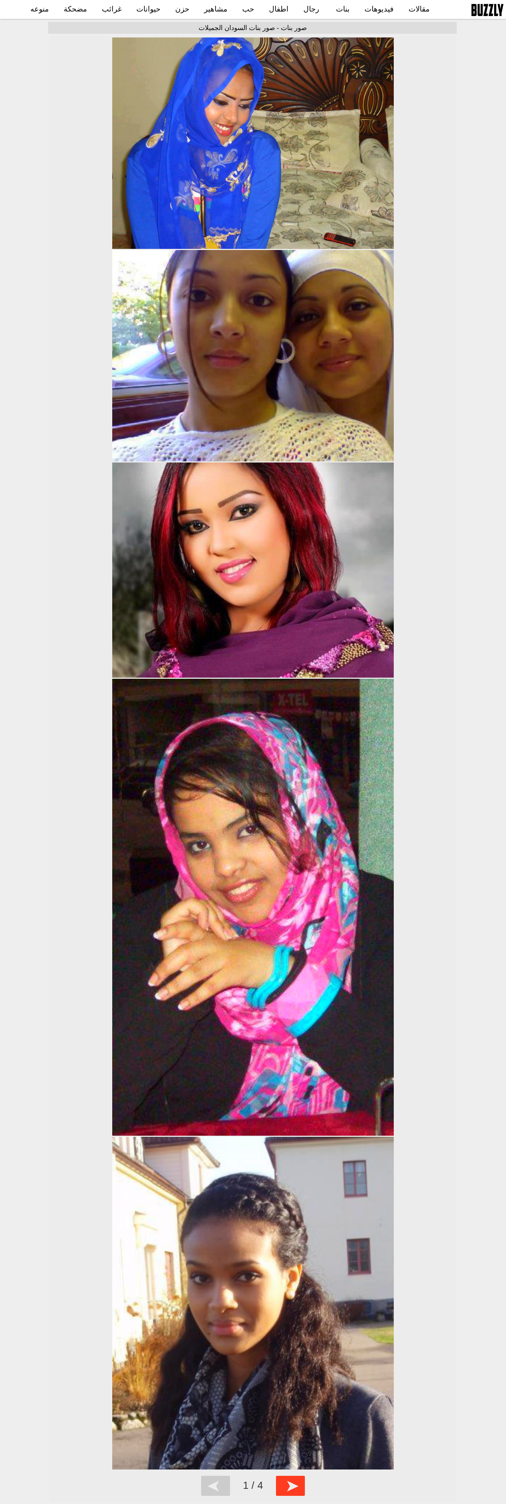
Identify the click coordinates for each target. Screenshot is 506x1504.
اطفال (279, 9)
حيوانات (148, 9)
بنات (343, 9)
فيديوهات (379, 9)
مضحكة (75, 9)
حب (248, 9)
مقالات (419, 9)
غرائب (111, 9)
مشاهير (215, 9)
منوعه (39, 9)
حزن (182, 9)
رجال (311, 9)
